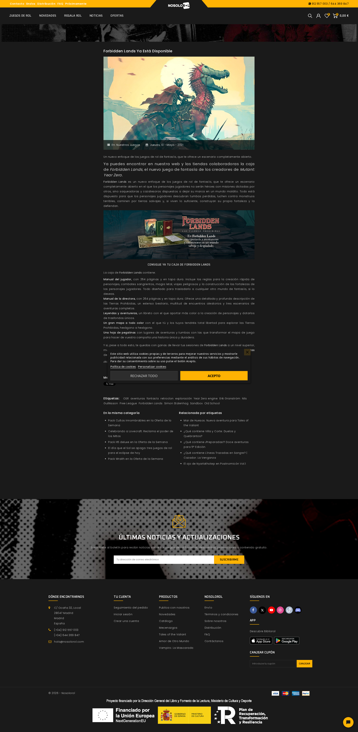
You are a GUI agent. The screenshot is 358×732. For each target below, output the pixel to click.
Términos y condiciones (221, 614)
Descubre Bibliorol (263, 631)
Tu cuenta (122, 596)
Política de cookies (123, 366)
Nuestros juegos (128, 145)
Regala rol (72, 15)
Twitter (262, 610)
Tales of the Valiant (172, 634)
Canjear (304, 664)
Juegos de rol (20, 15)
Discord (298, 610)
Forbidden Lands (115, 182)
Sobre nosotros (216, 621)
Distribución (46, 4)
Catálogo (166, 621)
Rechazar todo (144, 375)
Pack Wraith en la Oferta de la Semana (135, 459)
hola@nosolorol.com (69, 642)
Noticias (96, 15)
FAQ (60, 4)
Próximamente (76, 4)
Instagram (280, 610)
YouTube (271, 610)
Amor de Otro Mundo (174, 641)
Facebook (253, 610)
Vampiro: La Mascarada (176, 648)
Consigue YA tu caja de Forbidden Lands (179, 264)
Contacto (17, 4)
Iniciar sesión (123, 614)
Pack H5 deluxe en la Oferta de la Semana (138, 442)
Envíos (30, 4)
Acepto (214, 375)
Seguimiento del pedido (131, 607)
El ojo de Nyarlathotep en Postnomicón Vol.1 (215, 464)
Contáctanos (214, 641)
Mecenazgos (168, 628)
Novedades (47, 15)
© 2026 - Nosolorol (61, 693)
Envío (208, 607)
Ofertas (117, 15)
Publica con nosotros (174, 607)
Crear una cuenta (126, 621)
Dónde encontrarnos (66, 596)
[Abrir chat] (348, 722)
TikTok (289, 610)
